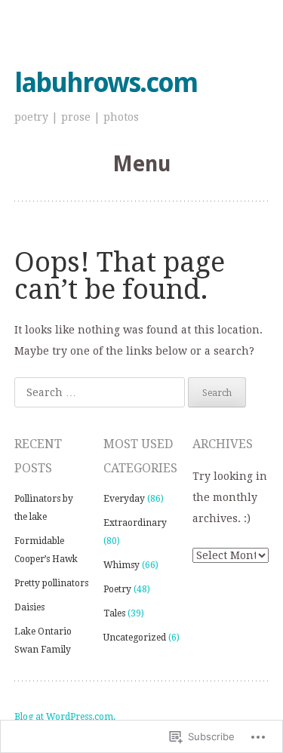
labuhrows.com (105, 82)
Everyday (124, 498)
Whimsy (121, 565)
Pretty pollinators (51, 583)
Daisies (29, 607)
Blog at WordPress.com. (64, 717)
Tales (114, 613)
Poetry (117, 589)
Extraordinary (135, 523)
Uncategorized (134, 637)
